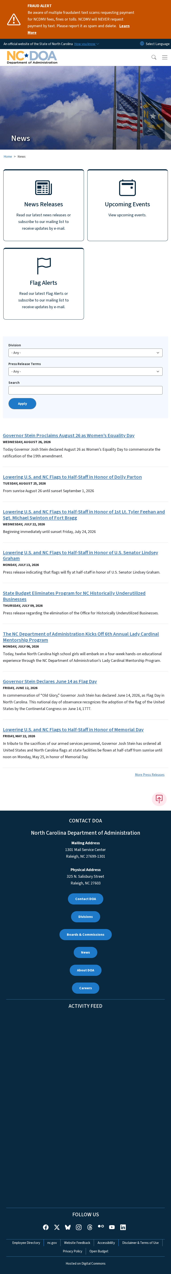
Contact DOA (85, 898)
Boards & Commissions (85, 934)
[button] (151, 57)
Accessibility (106, 1242)
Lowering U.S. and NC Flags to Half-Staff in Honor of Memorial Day (73, 729)
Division (14, 345)
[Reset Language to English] (142, 44)
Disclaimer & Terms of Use (140, 1242)
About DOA (85, 970)
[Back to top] (159, 799)
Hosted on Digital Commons (86, 1263)
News (85, 952)
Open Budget (99, 1251)
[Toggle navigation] (165, 57)
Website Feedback (77, 1242)
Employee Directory (26, 1242)
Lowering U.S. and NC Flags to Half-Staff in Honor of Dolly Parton (72, 477)
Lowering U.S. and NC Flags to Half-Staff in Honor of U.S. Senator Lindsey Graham (80, 555)
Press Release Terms (24, 363)
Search (14, 382)
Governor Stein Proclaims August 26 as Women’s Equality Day (68, 435)
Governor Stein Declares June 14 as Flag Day (50, 681)
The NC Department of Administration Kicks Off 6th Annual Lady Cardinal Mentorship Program (81, 637)
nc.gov (52, 1242)
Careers (85, 988)
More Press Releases (150, 774)
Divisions (85, 916)
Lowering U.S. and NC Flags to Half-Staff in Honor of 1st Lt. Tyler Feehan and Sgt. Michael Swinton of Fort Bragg (84, 514)
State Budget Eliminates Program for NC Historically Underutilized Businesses (74, 596)
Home (8, 156)
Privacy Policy (72, 1251)
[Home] (32, 54)
